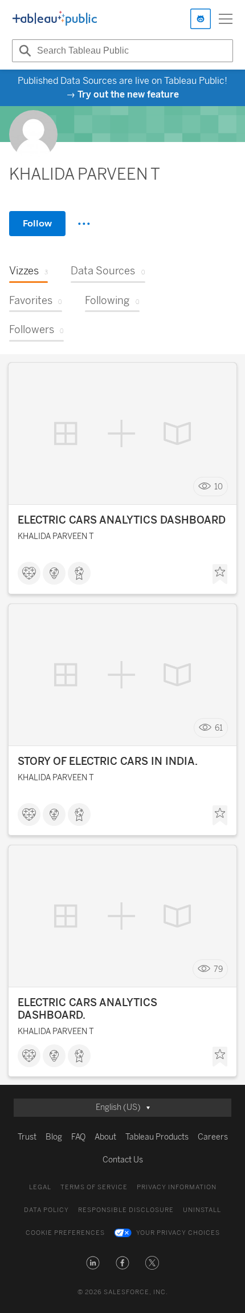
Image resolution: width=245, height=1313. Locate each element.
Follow (37, 223)
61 (219, 728)
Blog (54, 1137)
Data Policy (46, 1210)
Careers (213, 1137)
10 (218, 487)
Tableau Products (157, 1137)
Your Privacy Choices (178, 1233)
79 (218, 969)
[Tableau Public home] (55, 18)
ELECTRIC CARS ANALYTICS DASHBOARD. (87, 1009)
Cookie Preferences (65, 1233)
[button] (93, 1263)
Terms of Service (94, 1187)
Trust (27, 1137)
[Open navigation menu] (225, 18)
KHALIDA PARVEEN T (56, 536)
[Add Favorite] (220, 574)
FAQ (78, 1137)
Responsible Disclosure (126, 1210)
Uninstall (202, 1210)
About (105, 1137)
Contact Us (123, 1160)
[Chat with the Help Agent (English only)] (200, 19)
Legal (40, 1187)
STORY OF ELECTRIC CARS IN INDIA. (108, 761)
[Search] (23, 50)
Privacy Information (177, 1187)
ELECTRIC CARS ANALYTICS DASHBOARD (122, 520)
